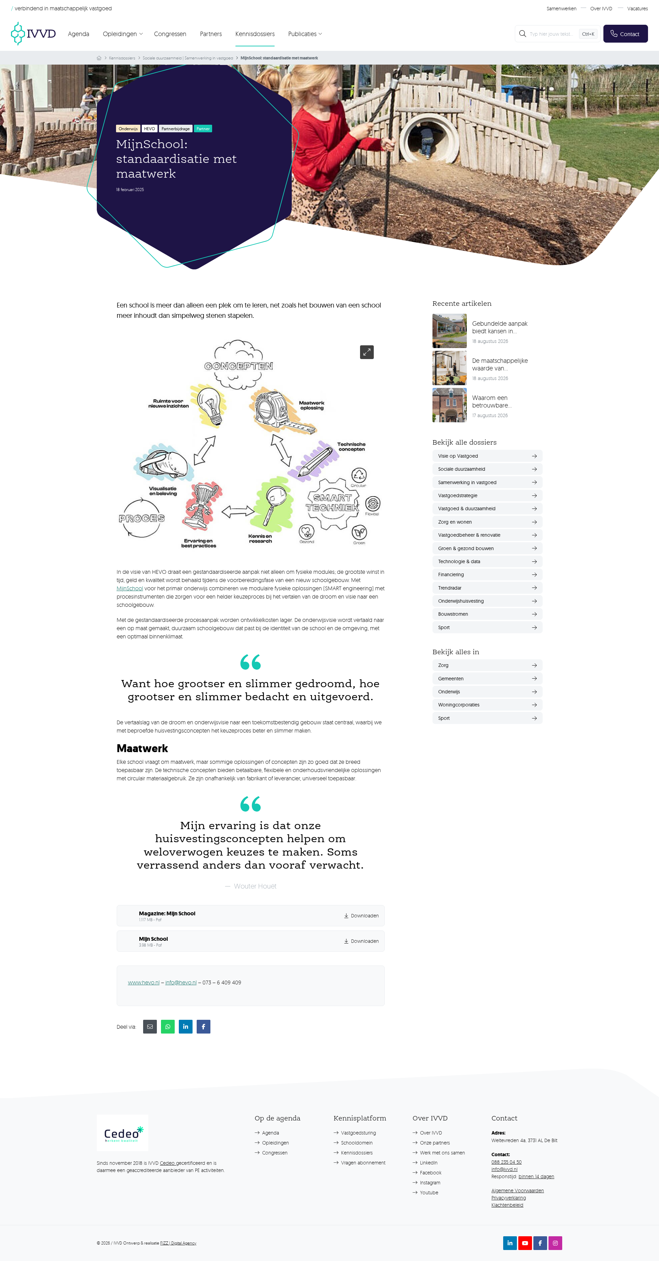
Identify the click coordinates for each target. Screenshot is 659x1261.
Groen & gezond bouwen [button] (466, 548)
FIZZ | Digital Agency (178, 1243)
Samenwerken (562, 8)
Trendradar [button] (449, 588)
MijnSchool (130, 588)
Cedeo (168, 1163)
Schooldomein (356, 1143)
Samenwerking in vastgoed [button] (467, 482)
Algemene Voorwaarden (518, 1190)
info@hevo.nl (181, 982)
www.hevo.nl (144, 982)
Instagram (429, 1182)
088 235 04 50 (507, 1162)
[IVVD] (33, 33)
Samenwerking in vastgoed (209, 57)
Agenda (78, 33)
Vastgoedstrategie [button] (457, 495)
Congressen (170, 33)
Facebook (430, 1172)
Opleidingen (275, 1143)
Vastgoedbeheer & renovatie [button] (469, 535)
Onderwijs (128, 128)
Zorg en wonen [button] (455, 522)
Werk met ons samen (442, 1153)
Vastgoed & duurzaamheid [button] (467, 508)
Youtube (428, 1192)
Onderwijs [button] (449, 692)
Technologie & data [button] (459, 561)
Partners (211, 33)
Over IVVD (601, 8)
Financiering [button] (451, 574)
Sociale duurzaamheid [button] (461, 469)
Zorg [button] (443, 665)
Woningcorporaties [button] (458, 705)
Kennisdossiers (255, 33)
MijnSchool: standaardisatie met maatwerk (279, 58)
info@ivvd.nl (505, 1169)
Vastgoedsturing (358, 1133)
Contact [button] (629, 34)
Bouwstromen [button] (453, 614)
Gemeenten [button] (451, 679)
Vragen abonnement (362, 1162)
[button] (251, 915)
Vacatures (637, 8)
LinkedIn (428, 1162)
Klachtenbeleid (507, 1205)
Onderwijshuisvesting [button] (461, 601)
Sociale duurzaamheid (162, 57)
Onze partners (434, 1143)
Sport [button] (444, 627)
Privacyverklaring (509, 1198)
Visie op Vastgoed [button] (458, 456)
